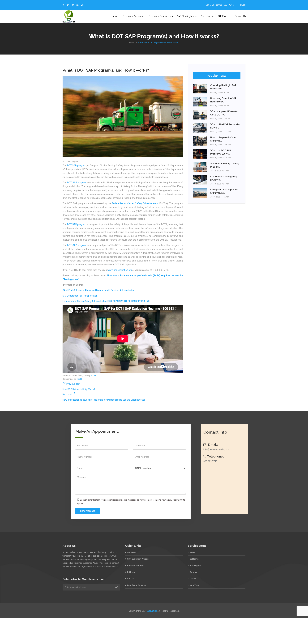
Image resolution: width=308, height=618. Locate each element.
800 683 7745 (210, 461)
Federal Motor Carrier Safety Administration (135, 203)
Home (131, 42)
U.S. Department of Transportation (80, 295)
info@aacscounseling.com (216, 449)
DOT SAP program (76, 165)
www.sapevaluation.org (120, 270)
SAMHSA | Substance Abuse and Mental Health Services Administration (99, 290)
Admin (93, 375)
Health (79, 379)
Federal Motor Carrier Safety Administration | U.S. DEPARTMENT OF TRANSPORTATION (106, 301)
